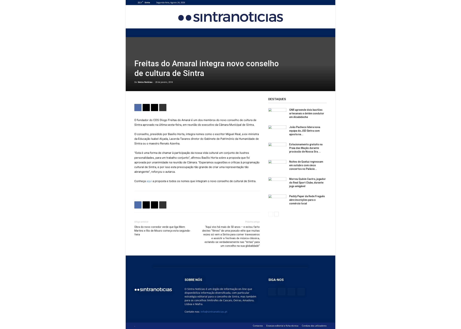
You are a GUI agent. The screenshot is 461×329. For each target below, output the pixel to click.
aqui (149, 181)
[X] (318, 2)
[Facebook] (306, 2)
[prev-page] (270, 214)
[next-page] (276, 214)
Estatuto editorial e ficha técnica (282, 325)
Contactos (258, 325)
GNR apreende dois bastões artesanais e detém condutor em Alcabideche (306, 113)
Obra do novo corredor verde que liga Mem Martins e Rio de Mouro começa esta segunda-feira (162, 230)
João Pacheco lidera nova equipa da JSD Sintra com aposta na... (304, 131)
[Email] (154, 107)
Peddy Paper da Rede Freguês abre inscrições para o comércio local (307, 200)
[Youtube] (324, 2)
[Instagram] (312, 2)
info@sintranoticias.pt (214, 311)
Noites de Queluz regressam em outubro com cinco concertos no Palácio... (306, 165)
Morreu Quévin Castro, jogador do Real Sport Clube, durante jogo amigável (307, 183)
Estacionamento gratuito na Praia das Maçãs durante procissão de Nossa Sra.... (306, 148)
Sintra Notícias (145, 82)
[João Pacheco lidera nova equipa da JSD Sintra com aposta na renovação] (277, 131)
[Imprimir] (162, 107)
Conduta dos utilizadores (314, 325)
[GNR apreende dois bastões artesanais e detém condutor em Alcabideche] (277, 114)
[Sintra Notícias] (230, 17)
